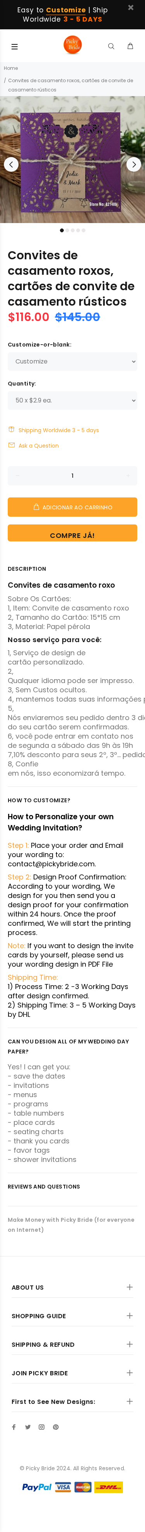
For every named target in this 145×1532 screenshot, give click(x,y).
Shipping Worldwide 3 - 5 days (59, 430)
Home (11, 68)
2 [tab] (67, 230)
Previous (11, 164)
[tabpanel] (72, 159)
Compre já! (72, 535)
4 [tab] (78, 230)
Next (133, 164)
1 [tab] (62, 230)
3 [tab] (73, 230)
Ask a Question (39, 446)
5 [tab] (83, 230)
